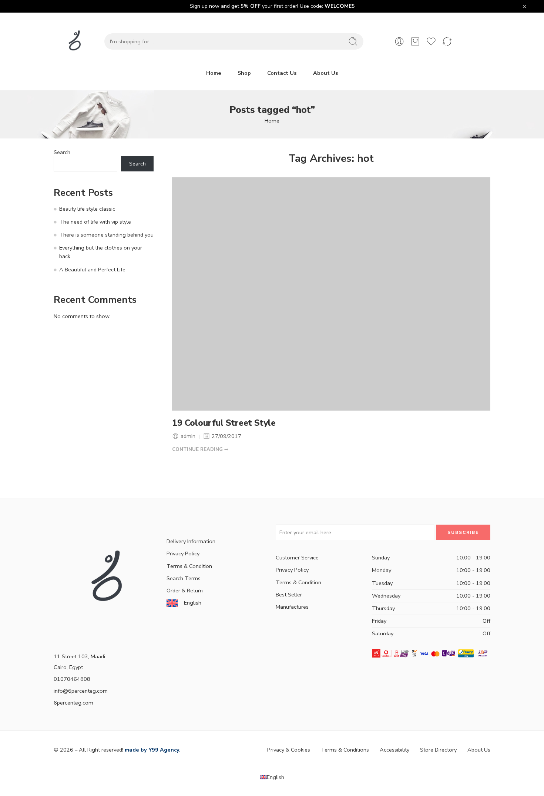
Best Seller (289, 594)
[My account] (399, 41)
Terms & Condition (189, 566)
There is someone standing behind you (106, 234)
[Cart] (415, 41)
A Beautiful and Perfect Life (92, 269)
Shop (244, 73)
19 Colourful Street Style (224, 423)
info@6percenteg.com (81, 691)
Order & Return (185, 590)
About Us (325, 73)
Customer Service (297, 557)
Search (62, 152)
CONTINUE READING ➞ (200, 449)
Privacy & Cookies (288, 749)
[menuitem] (272, 777)
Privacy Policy (183, 553)
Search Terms (184, 578)
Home (213, 73)
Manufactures (292, 607)
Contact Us (282, 73)
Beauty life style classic (87, 209)
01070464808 (72, 679)
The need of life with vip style (95, 221)
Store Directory (438, 749)
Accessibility (394, 749)
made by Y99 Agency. (153, 749)
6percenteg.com (73, 702)
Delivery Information (191, 541)
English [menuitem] (275, 777)
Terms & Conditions (345, 749)
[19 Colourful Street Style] (331, 294)
